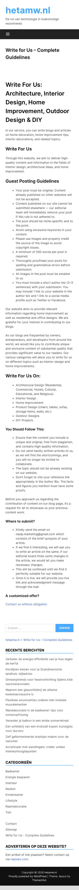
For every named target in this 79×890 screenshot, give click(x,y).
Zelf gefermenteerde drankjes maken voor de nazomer (37, 739)
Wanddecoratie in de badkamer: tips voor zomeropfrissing (34, 712)
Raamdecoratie (16, 806)
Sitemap (11, 829)
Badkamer (12, 771)
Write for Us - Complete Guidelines (30, 835)
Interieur (11, 783)
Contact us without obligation (26, 604)
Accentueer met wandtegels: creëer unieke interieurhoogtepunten (35, 749)
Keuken (10, 789)
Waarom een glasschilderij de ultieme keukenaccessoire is (31, 692)
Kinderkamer (14, 794)
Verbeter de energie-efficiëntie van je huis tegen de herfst (39, 661)
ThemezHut (39, 880)
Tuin (8, 812)
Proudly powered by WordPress (28, 876)
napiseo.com (19, 859)
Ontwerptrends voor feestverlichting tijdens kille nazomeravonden (39, 682)
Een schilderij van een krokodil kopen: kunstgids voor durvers (39, 729)
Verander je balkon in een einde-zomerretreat (37, 720)
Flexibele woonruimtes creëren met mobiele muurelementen (36, 702)
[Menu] (8, 34)
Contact (11, 823)
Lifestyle (11, 800)
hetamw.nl (28, 10)
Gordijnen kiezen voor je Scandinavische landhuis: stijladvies (34, 671)
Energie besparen (18, 777)
